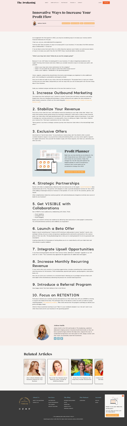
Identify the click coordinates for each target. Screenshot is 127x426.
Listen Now (82, 400)
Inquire (106, 2)
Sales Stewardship (53, 402)
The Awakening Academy (50, 302)
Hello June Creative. (56, 419)
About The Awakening (38, 400)
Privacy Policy (70, 416)
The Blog (72, 2)
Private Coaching (52, 406)
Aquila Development (85, 187)
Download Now (112, 415)
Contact (80, 2)
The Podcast (64, 2)
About (46, 2)
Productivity (67, 406)
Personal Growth (68, 408)
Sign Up (97, 400)
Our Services (51, 400)
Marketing (67, 404)
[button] (54, 2)
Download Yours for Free (74, 171)
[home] (26, 2)
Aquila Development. (78, 419)
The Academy (51, 404)
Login (100, 2)
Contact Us (36, 402)
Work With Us (54, 2)
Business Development (69, 400)
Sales (65, 402)
